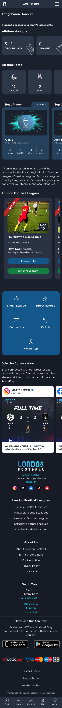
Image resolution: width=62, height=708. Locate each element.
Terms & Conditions (31, 554)
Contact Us (31, 571)
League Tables (31, 678)
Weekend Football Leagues (31, 518)
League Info (28, 261)
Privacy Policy (31, 565)
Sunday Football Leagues (31, 529)
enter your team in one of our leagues (31, 183)
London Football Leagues (20, 193)
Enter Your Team (28, 270)
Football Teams (31, 671)
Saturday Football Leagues (31, 523)
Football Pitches (31, 685)
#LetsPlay (31, 481)
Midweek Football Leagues (31, 512)
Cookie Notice (31, 560)
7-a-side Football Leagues (31, 507)
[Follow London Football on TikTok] (39, 488)
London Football (31, 474)
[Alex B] (26, 123)
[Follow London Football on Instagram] (15, 488)
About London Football (31, 549)
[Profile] (57, 4)
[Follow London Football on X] (23, 488)
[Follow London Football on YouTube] (47, 488)
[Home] (4, 4)
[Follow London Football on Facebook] (31, 488)
